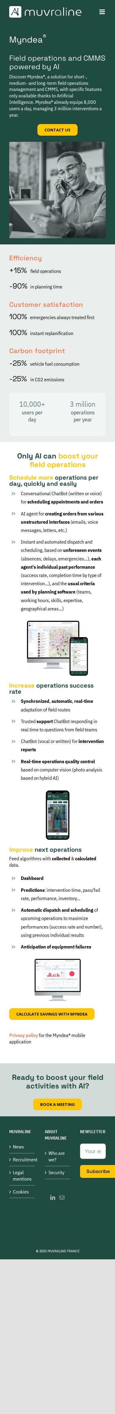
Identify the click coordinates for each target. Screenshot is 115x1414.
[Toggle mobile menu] (102, 12)
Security (56, 1172)
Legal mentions (22, 1175)
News (18, 1147)
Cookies (21, 1192)
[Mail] (61, 1197)
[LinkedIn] (52, 1197)
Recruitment (22, 1159)
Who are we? (56, 1156)
